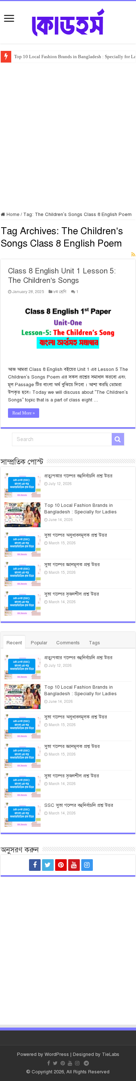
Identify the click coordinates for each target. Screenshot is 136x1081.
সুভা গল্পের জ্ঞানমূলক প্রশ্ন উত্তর (72, 565)
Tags (94, 643)
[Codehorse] (68, 21)
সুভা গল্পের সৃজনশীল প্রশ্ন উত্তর (71, 594)
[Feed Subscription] (133, 255)
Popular (39, 643)
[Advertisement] (68, 134)
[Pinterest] (61, 865)
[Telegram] (101, 865)
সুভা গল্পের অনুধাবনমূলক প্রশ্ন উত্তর (75, 535)
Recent (14, 643)
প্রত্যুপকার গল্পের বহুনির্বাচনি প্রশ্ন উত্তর (78, 476)
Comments (68, 643)
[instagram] (87, 865)
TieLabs (110, 1054)
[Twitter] (48, 865)
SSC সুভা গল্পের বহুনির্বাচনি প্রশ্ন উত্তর (78, 805)
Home (12, 214)
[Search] (118, 439)
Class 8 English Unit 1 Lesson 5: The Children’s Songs (62, 276)
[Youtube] (74, 865)
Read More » (23, 413)
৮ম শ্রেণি (59, 291)
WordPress (57, 1054)
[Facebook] (35, 865)
